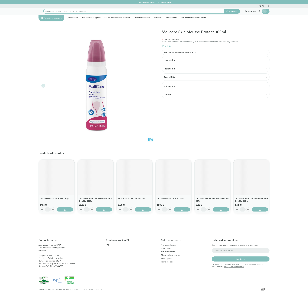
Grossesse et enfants (53, 47)
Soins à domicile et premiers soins (53, 68)
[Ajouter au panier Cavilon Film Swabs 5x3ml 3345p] (65, 209)
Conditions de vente (46, 289)
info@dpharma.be (54, 258)
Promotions (45, 23)
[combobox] (133, 11)
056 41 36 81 (54, 255)
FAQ (108, 244)
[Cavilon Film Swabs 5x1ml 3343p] (173, 177)
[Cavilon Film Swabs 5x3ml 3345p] (56, 177)
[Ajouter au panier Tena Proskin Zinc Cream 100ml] (143, 209)
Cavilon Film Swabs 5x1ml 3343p (171, 198)
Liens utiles (166, 248)
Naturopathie (53, 60)
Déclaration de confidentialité (67, 289)
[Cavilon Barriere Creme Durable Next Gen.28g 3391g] (251, 177)
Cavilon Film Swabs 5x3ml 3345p (54, 198)
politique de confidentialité (234, 266)
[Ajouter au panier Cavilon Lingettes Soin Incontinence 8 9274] (221, 209)
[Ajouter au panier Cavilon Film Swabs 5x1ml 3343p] (182, 209)
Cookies (84, 289)
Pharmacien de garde (170, 255)
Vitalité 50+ (53, 54)
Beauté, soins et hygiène (53, 31)
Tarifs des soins (167, 261)
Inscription (240, 259)
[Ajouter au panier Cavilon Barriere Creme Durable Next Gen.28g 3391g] (260, 209)
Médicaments (53, 83)
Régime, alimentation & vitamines (53, 39)
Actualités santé (168, 251)
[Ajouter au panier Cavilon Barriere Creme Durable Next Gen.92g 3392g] (104, 209)
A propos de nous (168, 244)
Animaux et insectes (53, 76)
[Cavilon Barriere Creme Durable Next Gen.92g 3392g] (95, 177)
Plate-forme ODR (95, 289)
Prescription (166, 258)
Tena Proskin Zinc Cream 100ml (131, 198)
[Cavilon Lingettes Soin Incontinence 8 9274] (212, 177)
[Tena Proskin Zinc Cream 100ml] (134, 177)
